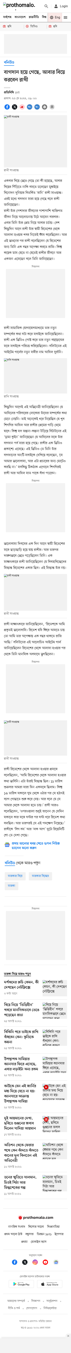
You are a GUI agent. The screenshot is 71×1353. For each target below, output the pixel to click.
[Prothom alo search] (46, 6)
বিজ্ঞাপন (35, 1301)
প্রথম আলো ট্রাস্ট (13, 1234)
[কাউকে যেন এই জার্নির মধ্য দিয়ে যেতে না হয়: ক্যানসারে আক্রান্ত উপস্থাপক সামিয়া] (55, 1097)
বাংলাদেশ (20, 17)
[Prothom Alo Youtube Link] (47, 1263)
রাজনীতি (34, 17)
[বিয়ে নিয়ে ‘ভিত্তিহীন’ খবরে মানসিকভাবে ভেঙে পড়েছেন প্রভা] (55, 1013)
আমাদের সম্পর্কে (16, 1301)
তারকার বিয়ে (15, 876)
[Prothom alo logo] (35, 1218)
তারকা (11, 886)
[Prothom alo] (20, 6)
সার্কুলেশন (52, 1301)
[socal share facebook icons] (7, 109)
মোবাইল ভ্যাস (39, 1242)
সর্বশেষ (7, 17)
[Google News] (56, 1263)
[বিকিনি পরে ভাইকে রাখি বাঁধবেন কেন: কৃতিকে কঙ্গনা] (55, 1040)
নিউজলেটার (50, 1308)
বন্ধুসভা (29, 1234)
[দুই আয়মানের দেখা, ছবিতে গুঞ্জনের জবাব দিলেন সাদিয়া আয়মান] (55, 1126)
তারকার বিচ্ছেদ (40, 876)
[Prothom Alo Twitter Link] (27, 1263)
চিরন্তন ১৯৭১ (44, 1234)
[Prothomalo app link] (21, 1285)
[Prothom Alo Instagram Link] (37, 1263)
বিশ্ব (44, 17)
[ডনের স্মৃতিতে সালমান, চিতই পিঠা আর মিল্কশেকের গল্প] (55, 1185)
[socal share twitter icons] (15, 109)
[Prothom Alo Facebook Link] (16, 1263)
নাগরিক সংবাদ (16, 1227)
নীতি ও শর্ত (14, 1308)
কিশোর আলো (36, 1227)
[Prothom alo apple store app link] (50, 1285)
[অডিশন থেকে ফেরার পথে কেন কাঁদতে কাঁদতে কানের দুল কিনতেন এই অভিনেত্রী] (55, 1156)
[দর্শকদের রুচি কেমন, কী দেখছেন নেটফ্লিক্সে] (55, 988)
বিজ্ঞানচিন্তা (53, 1227)
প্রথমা (24, 1242)
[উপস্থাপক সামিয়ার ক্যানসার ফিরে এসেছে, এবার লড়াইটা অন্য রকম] (55, 1067)
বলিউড (9, 62)
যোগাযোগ (31, 1308)
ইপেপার (59, 1234)
